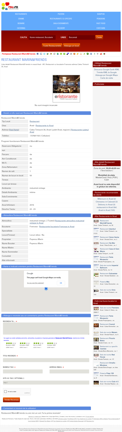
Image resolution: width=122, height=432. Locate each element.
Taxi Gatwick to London (60, 421)
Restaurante (21, 14)
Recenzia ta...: (10, 321)
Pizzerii (61, 14)
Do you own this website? (35, 283)
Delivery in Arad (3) (106, 204)
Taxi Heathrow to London (84, 419)
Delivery (61, 28)
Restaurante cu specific (61, 18)
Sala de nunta (109, 266)
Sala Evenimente (61, 23)
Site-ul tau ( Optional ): (13, 378)
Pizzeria (104, 282)
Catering (21, 28)
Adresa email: (57, 367)
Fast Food (100, 23)
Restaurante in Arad (44, 125)
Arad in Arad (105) (107, 210)
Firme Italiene (90, 416)
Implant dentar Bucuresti (77, 421)
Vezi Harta (13, 130)
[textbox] (42, 37)
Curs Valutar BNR (33, 421)
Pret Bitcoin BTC (72, 419)
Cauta (23, 37)
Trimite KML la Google (107, 72)
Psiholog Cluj (90, 421)
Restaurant (34, 121)
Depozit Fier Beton (45, 421)
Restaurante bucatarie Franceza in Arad (56, 226)
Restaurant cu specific (109, 347)
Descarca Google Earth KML (106, 69)
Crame (21, 18)
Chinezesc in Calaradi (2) (107, 202)
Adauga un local (71, 46)
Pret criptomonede (113, 419)
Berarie (21, 23)
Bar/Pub (101, 14)
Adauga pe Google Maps (106, 75)
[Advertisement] (32, 87)
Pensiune (101, 18)
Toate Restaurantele (52, 46)
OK (61, 283)
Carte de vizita (106, 78)
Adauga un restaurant (34, 416)
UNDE (63, 37)
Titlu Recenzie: (10, 356)
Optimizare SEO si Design (100, 419)
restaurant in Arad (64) (107, 207)
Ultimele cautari (62, 419)
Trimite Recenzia (11, 400)
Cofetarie (101, 28)
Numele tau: (9, 367)
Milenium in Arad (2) (107, 199)
